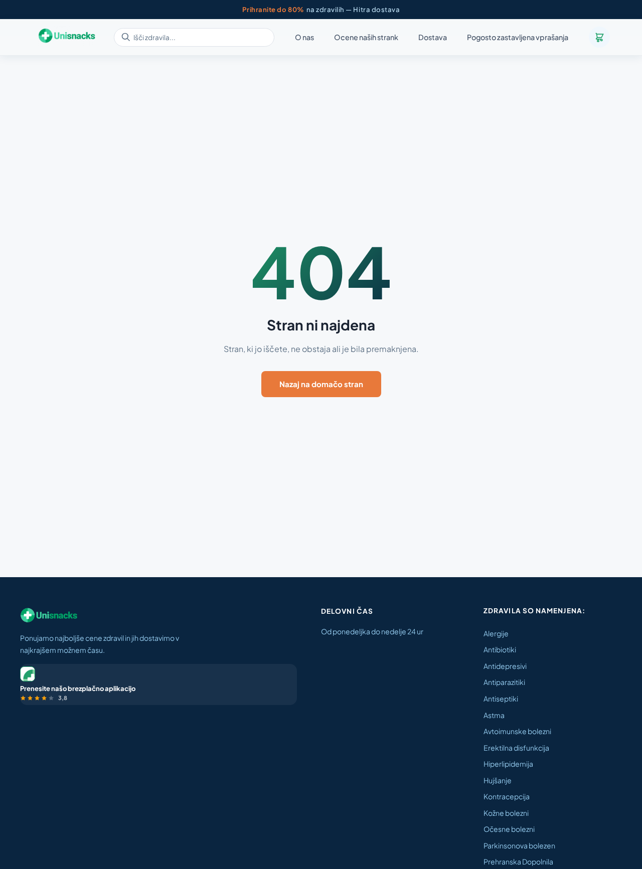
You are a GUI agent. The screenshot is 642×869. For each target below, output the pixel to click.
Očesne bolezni (509, 828)
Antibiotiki (500, 649)
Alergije (496, 633)
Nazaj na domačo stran (321, 384)
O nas (304, 37)
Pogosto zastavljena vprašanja (517, 37)
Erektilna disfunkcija (516, 747)
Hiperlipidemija (508, 763)
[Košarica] (599, 37)
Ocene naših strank (366, 37)
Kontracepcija (507, 796)
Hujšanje (498, 780)
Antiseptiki (501, 698)
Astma (494, 715)
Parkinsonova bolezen (519, 845)
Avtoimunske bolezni (517, 731)
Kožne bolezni (506, 812)
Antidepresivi (505, 665)
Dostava (432, 37)
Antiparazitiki (504, 681)
